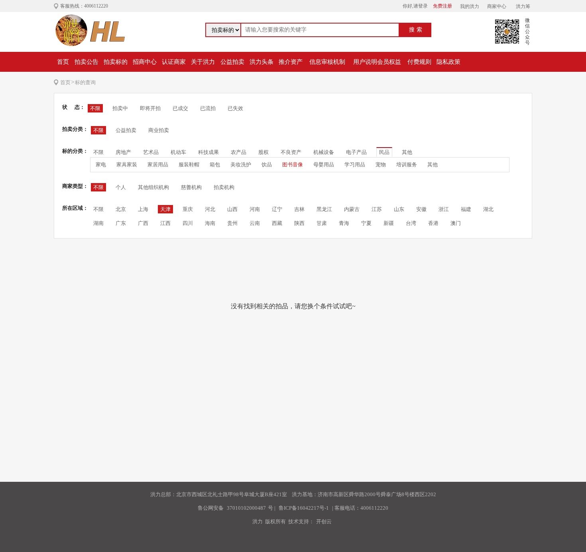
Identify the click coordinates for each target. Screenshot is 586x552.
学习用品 (354, 165)
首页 (63, 62)
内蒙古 (352, 209)
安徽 (421, 209)
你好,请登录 (415, 6)
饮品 (267, 165)
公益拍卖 (232, 62)
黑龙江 (324, 209)
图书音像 (292, 165)
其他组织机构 (153, 187)
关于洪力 (203, 62)
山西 (232, 209)
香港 (433, 223)
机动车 (178, 152)
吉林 (299, 209)
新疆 (388, 223)
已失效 (235, 108)
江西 (165, 223)
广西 (143, 223)
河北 (210, 209)
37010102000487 (246, 508)
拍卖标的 (116, 62)
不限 (95, 108)
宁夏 (366, 223)
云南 (255, 223)
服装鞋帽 (189, 165)
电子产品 (356, 152)
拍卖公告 (86, 62)
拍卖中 (120, 108)
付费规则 (419, 62)
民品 (384, 152)
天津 (165, 209)
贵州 (232, 223)
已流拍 (208, 108)
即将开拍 (150, 108)
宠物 (381, 165)
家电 (101, 165)
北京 (121, 209)
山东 (399, 209)
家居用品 (157, 165)
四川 (188, 223)
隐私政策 (448, 62)
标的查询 (85, 82)
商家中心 (496, 6)
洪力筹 (523, 6)
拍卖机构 (224, 187)
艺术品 (151, 152)
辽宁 (277, 209)
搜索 (416, 30)
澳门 (455, 223)
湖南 (98, 223)
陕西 (299, 223)
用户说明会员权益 (377, 62)
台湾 (411, 223)
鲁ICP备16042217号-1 (304, 508)
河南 (255, 209)
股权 (263, 152)
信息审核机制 (327, 62)
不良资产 (291, 152)
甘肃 (322, 223)
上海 (143, 209)
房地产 (123, 152)
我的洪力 (469, 6)
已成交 (180, 108)
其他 (407, 152)
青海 (344, 223)
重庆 (188, 209)
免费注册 (442, 6)
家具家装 (126, 165)
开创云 (324, 521)
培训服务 (406, 165)
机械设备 (323, 152)
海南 (210, 223)
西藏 (277, 223)
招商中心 (145, 62)
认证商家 (174, 62)
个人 (121, 187)
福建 (466, 209)
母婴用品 (323, 165)
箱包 (215, 165)
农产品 (238, 152)
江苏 (377, 209)
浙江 (444, 209)
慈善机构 (191, 187)
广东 (121, 223)
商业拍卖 (158, 130)
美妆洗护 (240, 165)
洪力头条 (261, 62)
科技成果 (208, 152)
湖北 (488, 209)
